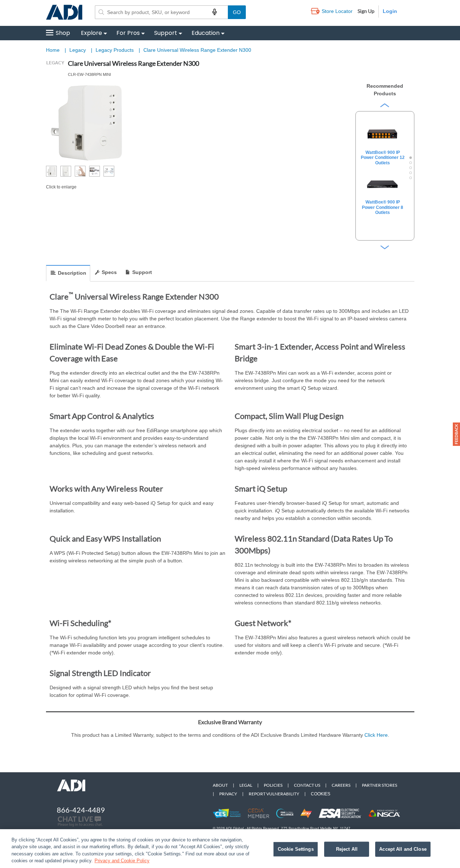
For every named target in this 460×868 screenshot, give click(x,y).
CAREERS (341, 785)
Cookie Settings (296, 849)
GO (237, 12)
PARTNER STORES (379, 785)
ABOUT (220, 785)
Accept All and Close (403, 849)
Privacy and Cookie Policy (122, 860)
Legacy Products (115, 50)
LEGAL (245, 785)
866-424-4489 (81, 809)
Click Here (376, 735)
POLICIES (273, 785)
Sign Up (366, 11)
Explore (91, 33)
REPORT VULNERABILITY (274, 793)
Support (165, 33)
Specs (109, 272)
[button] (456, 434)
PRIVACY (228, 793)
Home (53, 50)
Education (206, 33)
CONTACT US (307, 785)
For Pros (128, 33)
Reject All (347, 849)
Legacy (78, 50)
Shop (63, 33)
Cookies (320, 793)
